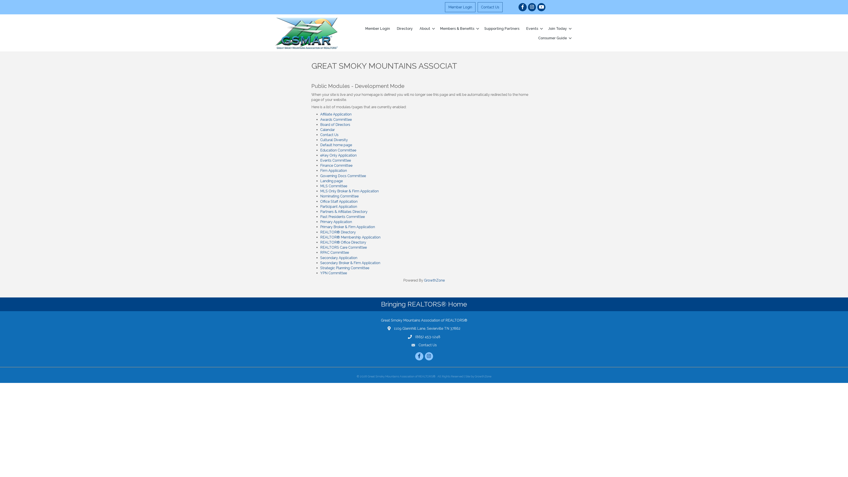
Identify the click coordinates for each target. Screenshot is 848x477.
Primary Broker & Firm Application (347, 227)
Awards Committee (336, 119)
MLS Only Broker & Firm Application (349, 191)
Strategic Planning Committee (344, 268)
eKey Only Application (338, 155)
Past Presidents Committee (342, 217)
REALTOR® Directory (338, 232)
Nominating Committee (339, 196)
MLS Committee (333, 186)
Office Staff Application (339, 201)
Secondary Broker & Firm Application (350, 263)
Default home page (336, 145)
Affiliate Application (336, 114)
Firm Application (333, 170)
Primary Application (336, 222)
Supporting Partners (501, 28)
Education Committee (338, 150)
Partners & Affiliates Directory (343, 212)
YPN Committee (333, 273)
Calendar (327, 130)
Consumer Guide (552, 38)
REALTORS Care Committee (343, 247)
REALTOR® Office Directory (343, 242)
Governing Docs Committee (343, 176)
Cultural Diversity (334, 140)
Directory (405, 28)
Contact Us (490, 7)
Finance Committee (336, 165)
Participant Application (338, 206)
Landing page (331, 181)
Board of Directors (335, 125)
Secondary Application (338, 258)
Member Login (460, 7)
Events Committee (335, 160)
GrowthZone (434, 280)
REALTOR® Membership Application (350, 237)
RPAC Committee (334, 252)
